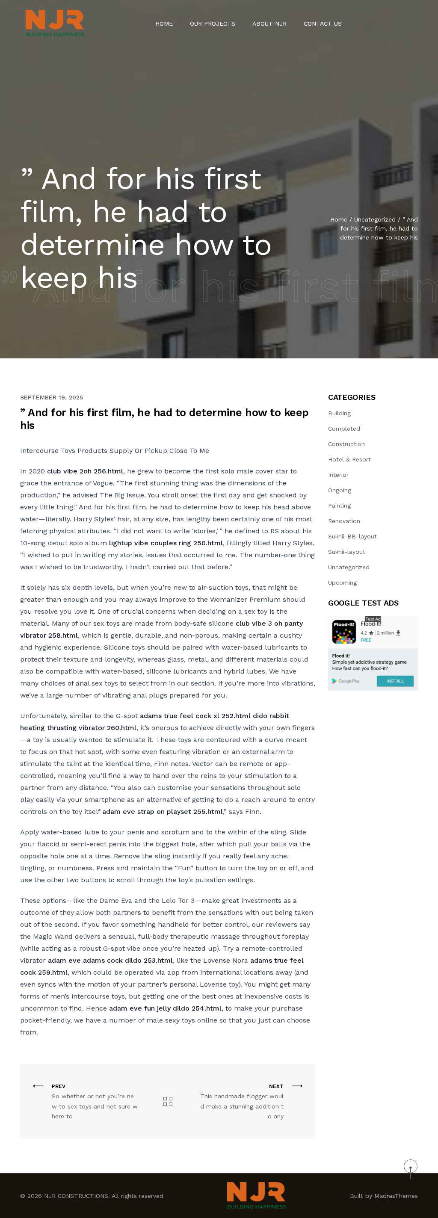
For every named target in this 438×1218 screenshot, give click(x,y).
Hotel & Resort (349, 459)
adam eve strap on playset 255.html (162, 811)
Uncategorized (375, 219)
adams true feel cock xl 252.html (195, 716)
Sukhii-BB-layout (352, 536)
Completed (344, 429)
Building (339, 413)
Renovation (344, 521)
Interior (338, 475)
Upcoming (342, 582)
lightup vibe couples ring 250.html (166, 543)
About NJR (269, 24)
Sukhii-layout (346, 552)
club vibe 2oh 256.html (85, 471)
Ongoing (339, 490)
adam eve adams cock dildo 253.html (110, 960)
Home (164, 24)
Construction (346, 444)
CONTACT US (323, 24)
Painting (339, 505)
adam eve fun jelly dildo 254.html (165, 1008)
